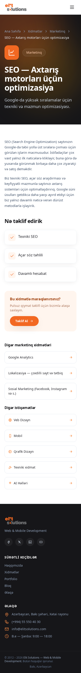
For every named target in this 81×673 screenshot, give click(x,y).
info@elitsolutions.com (29, 629)
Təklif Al (21, 321)
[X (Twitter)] (19, 542)
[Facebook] (8, 542)
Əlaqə (8, 592)
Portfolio (10, 579)
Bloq (7, 585)
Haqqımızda (13, 565)
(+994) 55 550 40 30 (26, 622)
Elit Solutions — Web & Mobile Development (32, 659)
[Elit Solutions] (15, 7)
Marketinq (57, 31)
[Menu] (72, 7)
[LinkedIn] (30, 542)
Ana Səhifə (12, 31)
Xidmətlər (35, 31)
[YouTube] (41, 542)
